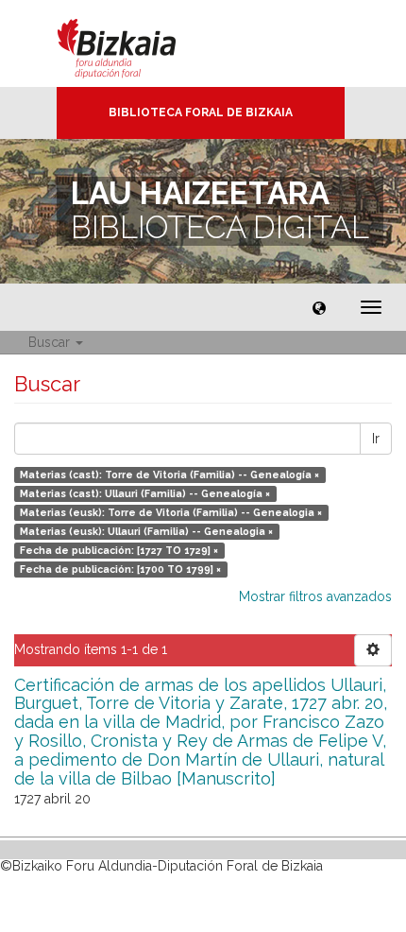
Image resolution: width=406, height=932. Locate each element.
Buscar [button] (51, 342)
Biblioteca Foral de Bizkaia (201, 112)
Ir (376, 438)
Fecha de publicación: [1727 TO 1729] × (119, 550)
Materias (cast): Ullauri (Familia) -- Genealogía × (145, 493)
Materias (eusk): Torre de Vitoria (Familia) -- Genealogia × (171, 512)
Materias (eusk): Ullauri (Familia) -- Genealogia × (146, 531)
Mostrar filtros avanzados (315, 596)
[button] (319, 307)
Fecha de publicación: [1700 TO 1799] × (120, 569)
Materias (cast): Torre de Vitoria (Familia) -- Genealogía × (169, 474)
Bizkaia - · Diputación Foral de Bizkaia (136, 43)
